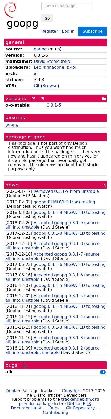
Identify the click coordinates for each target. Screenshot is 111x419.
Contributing (55, 412)
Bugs (54, 408)
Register (49, 31)
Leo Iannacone (49, 67)
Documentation (27, 408)
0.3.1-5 (54, 105)
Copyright (72, 390)
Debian (13, 390)
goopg (40, 49)
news (11, 185)
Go (47, 18)
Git (36, 85)
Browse (50, 85)
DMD (66, 62)
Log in (68, 31)
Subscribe (93, 31)
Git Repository (80, 408)
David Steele (47, 61)
